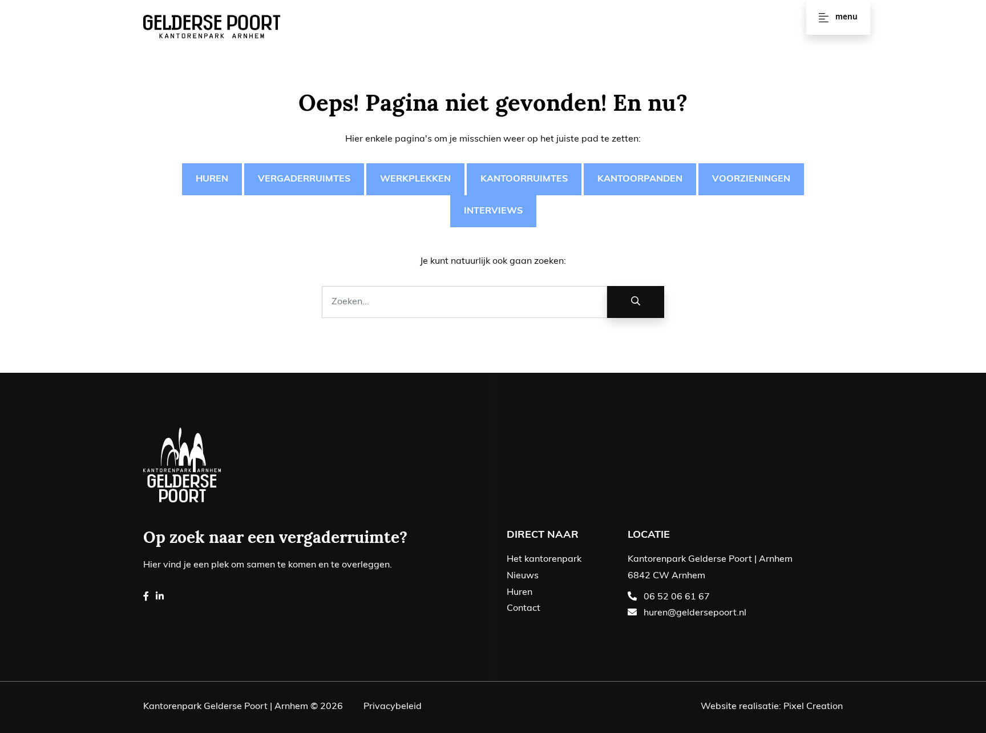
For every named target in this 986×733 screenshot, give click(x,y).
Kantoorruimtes (524, 179)
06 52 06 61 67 (677, 597)
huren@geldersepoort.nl (695, 613)
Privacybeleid (392, 706)
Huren (212, 179)
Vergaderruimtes (304, 179)
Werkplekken (415, 179)
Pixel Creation (813, 706)
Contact (523, 608)
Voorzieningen (751, 179)
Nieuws (523, 576)
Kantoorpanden (639, 179)
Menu (846, 17)
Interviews (493, 211)
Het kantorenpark (544, 559)
